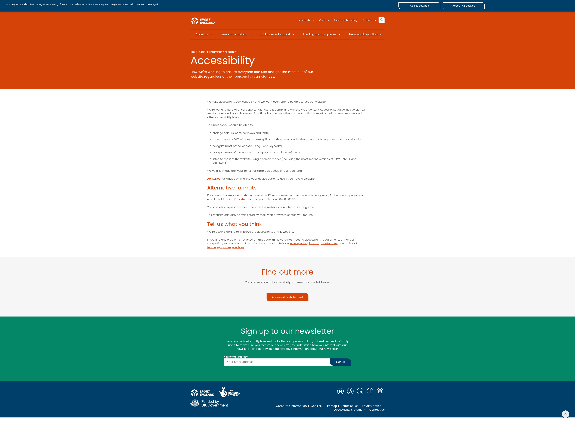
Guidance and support (274, 34)
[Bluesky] (340, 391)
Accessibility (306, 20)
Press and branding (345, 20)
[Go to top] (566, 414)
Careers (324, 20)
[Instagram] (380, 391)
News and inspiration (363, 34)
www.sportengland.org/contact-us (313, 243)
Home (193, 52)
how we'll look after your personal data (286, 341)
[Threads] (350, 391)
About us (202, 34)
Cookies (316, 406)
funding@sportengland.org (241, 199)
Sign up (340, 362)
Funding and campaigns (319, 34)
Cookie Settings (419, 6)
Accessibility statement (287, 297)
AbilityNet (213, 179)
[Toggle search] (382, 20)
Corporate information (210, 52)
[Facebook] (370, 391)
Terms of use (349, 406)
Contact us (369, 20)
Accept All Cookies (464, 6)
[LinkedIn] (360, 391)
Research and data (234, 34)
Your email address (236, 357)
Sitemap (331, 406)
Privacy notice (371, 406)
